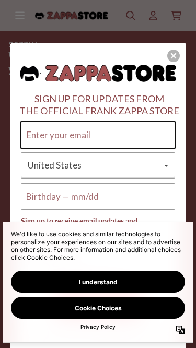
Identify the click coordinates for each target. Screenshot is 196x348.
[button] (173, 56)
